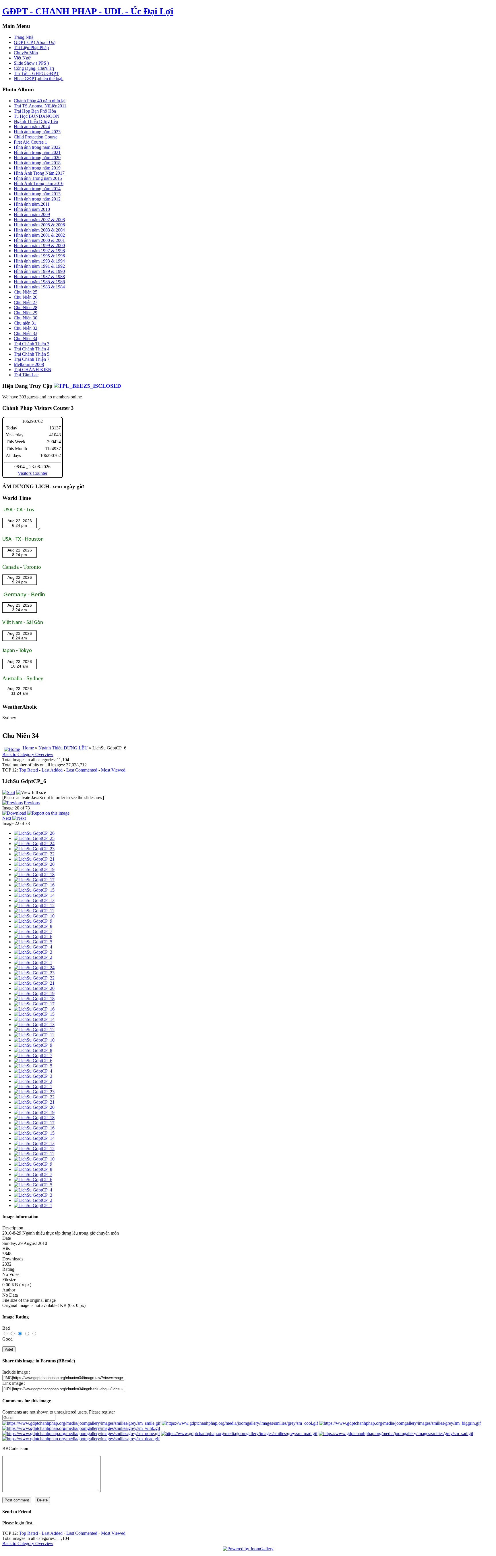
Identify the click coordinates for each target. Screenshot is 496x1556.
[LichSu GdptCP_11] (34, 910)
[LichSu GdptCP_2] (33, 957)
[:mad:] (239, 1433)
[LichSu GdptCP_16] (34, 884)
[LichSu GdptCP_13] (34, 900)
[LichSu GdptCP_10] (34, 915)
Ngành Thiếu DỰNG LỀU (63, 747)
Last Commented (81, 770)
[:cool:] (240, 1423)
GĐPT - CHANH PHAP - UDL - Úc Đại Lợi (87, 11)
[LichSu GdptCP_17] (34, 879)
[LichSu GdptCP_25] (34, 838)
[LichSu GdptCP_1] (33, 962)
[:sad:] (396, 1433)
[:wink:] (81, 1428)
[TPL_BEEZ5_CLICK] (87, 386)
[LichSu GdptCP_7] (33, 931)
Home (28, 747)
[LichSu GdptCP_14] (34, 895)
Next (6, 818)
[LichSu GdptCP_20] (34, 864)
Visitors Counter (32, 473)
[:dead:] (81, 1438)
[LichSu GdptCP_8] (33, 926)
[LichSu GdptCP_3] (33, 952)
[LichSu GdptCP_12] (34, 905)
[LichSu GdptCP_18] (34, 874)
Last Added (52, 770)
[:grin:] (400, 1423)
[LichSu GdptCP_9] (33, 921)
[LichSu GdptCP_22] (34, 853)
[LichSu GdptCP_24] (34, 843)
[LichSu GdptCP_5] (33, 941)
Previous (32, 802)
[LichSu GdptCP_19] (34, 869)
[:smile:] (81, 1423)
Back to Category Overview (27, 754)
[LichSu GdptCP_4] (33, 946)
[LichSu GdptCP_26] (34, 833)
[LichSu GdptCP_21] (34, 859)
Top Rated (28, 770)
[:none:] (81, 1433)
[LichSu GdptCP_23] (34, 848)
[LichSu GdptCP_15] (34, 890)
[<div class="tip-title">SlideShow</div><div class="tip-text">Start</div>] (8, 792)
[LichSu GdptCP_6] (33, 936)
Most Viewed (113, 770)
